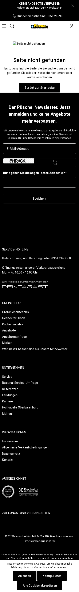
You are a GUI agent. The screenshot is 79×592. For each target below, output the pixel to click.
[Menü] (4, 26)
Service (7, 377)
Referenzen (10, 389)
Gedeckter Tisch (13, 318)
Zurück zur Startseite (40, 87)
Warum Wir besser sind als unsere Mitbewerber (34, 349)
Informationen (14, 432)
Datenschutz (11, 454)
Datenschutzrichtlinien (41, 138)
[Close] (73, 6)
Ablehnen (24, 576)
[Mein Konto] (72, 26)
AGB (20, 138)
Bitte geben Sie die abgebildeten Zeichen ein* (35, 173)
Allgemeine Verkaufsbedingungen (25, 447)
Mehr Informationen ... (55, 567)
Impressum (10, 441)
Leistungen (9, 395)
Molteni (7, 414)
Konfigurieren (52, 576)
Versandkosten (63, 554)
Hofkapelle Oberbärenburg (20, 407)
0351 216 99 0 (61, 258)
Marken (7, 343)
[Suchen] (12, 26)
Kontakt (7, 460)
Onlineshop (11, 303)
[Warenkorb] (77, 26)
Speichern (40, 198)
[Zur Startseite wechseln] (39, 26)
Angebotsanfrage (14, 337)
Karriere (7, 401)
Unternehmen (13, 368)
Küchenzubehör (13, 324)
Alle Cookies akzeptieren (40, 585)
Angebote (9, 330)
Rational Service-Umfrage (20, 383)
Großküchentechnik (15, 312)
